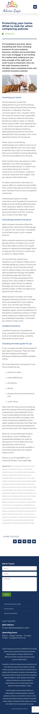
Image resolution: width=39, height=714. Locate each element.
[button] (35, 7)
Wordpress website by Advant (19, 708)
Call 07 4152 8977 (8, 621)
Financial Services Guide (12, 604)
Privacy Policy (8, 609)
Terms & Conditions (10, 613)
